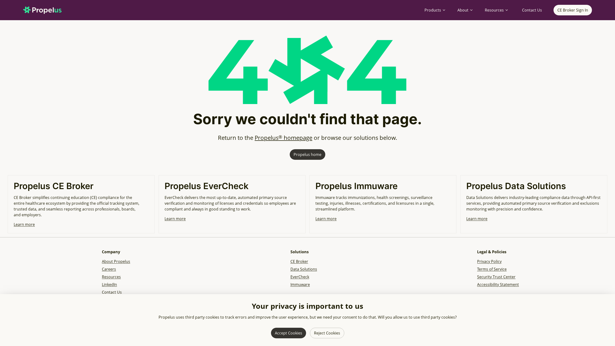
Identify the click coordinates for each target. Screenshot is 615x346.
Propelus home (307, 154)
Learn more (24, 224)
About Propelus (116, 261)
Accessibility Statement (498, 284)
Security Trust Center (496, 276)
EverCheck (299, 276)
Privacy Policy (489, 261)
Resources (494, 10)
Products (432, 10)
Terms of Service (492, 269)
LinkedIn (109, 284)
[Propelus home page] (46, 10)
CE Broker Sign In (572, 10)
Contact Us (532, 10)
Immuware (300, 284)
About (462, 10)
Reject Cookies (327, 333)
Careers (109, 269)
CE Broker (299, 261)
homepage (283, 138)
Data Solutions (303, 269)
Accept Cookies (288, 333)
